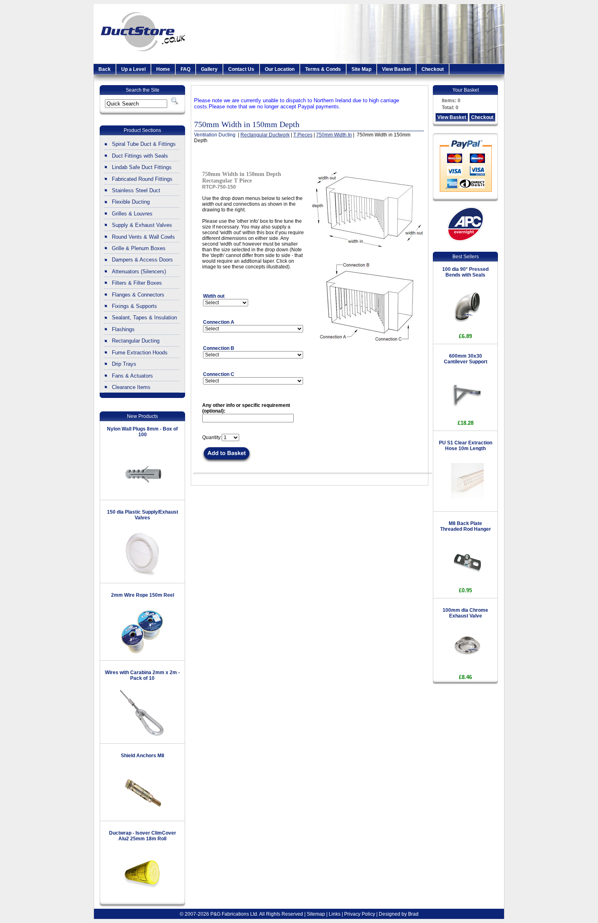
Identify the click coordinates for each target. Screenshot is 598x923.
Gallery (209, 69)
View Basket (396, 69)
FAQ (185, 69)
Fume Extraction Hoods (140, 352)
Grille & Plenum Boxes (139, 248)
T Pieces (302, 135)
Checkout (432, 69)
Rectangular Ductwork (265, 135)
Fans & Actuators (132, 376)
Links (334, 914)
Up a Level (133, 69)
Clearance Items (131, 387)
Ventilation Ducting (215, 135)
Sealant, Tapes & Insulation (144, 317)
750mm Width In (334, 135)
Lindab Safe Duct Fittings (142, 167)
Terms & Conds (323, 69)
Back (104, 69)
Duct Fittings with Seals (140, 156)
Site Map (361, 69)
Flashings (123, 329)
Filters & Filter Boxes (137, 283)
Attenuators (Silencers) (139, 271)
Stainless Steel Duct (136, 190)
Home (163, 69)
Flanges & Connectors (138, 295)
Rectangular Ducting (135, 341)
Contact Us (241, 69)
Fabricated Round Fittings (142, 179)
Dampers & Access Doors (142, 260)
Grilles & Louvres (132, 214)
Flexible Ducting (131, 202)
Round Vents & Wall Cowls (143, 237)
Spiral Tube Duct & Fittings (144, 144)
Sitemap (316, 914)
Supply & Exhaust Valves (142, 225)
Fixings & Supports (134, 306)
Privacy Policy (359, 914)
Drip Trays (124, 364)
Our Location (280, 69)
